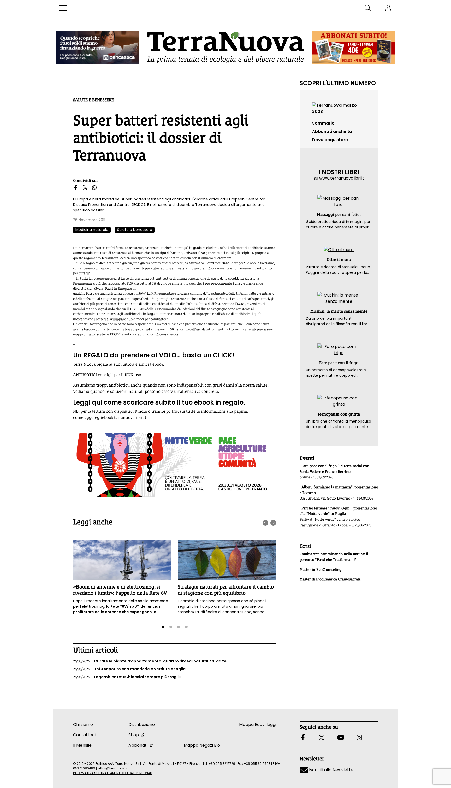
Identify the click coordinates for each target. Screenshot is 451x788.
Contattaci (84, 735)
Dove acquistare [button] (330, 140)
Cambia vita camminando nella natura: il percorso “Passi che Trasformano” (334, 557)
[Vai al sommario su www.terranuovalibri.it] (338, 108)
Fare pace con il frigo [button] (338, 362)
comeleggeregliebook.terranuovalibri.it (109, 417)
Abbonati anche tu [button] (332, 131)
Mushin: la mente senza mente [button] (338, 311)
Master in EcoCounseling (320, 569)
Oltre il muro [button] (339, 259)
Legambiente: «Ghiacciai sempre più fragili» (127, 676)
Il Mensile (82, 745)
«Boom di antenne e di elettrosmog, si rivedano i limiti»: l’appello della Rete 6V (120, 590)
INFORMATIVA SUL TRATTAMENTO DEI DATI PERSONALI (112, 773)
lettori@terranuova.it (114, 768)
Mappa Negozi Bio (202, 745)
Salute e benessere (93, 99)
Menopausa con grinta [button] (339, 414)
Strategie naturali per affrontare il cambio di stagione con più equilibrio (226, 590)
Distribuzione (141, 724)
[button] (63, 8)
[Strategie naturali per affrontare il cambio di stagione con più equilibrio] (227, 560)
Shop (133, 735)
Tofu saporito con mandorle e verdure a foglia (129, 669)
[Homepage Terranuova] (225, 47)
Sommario (323, 123)
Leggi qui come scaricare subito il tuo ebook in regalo (158, 402)
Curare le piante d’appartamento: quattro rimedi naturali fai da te (150, 661)
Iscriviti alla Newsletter (331, 770)
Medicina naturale (91, 229)
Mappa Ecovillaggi (257, 724)
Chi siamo (83, 724)
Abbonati (137, 745)
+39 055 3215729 (222, 763)
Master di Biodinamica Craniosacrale (330, 579)
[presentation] (265, 523)
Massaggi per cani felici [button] (339, 214)
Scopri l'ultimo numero (338, 83)
